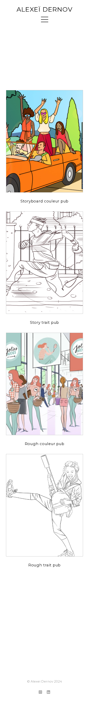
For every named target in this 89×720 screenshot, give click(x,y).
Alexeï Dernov (44, 9)
